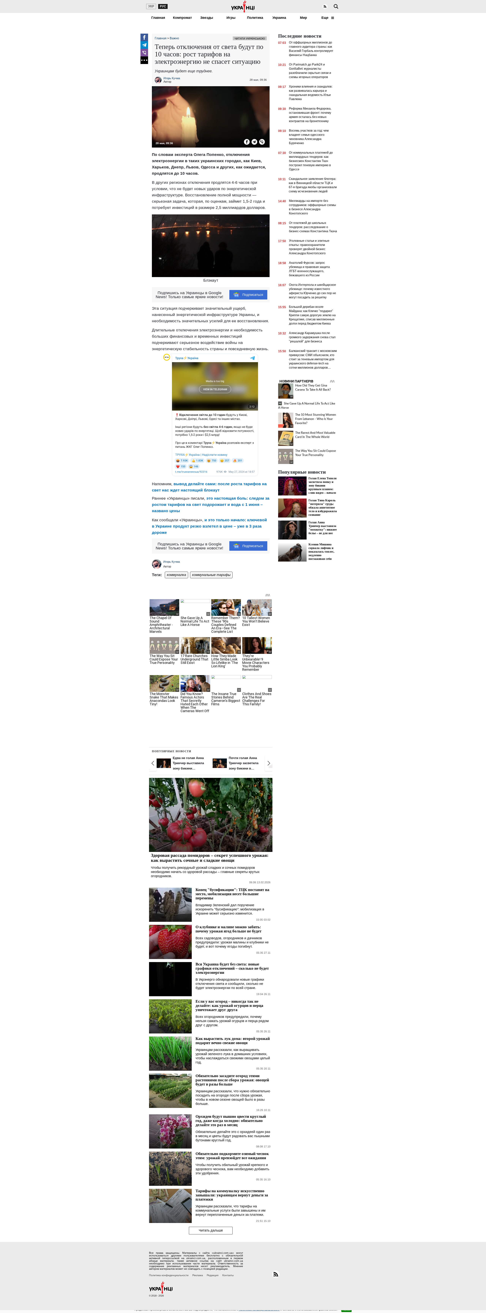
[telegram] (144, 45)
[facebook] (144, 37)
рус (163, 6)
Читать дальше (211, 1230)
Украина (279, 18)
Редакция (213, 1275)
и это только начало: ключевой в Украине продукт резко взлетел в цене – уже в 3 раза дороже (209, 526)
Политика (255, 18)
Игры (230, 18)
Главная (158, 18)
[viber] (144, 52)
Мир (303, 18)
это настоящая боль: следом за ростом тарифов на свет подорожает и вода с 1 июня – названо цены (210, 504)
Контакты (228, 1275)
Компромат (182, 18)
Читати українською (250, 38)
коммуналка (176, 575)
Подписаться (252, 295)
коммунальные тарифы (211, 575)
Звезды (206, 18)
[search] (336, 6)
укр (151, 6)
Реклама (197, 1275)
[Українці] (243, 6)
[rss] (325, 6)
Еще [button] (325, 18)
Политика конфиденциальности (169, 1275)
